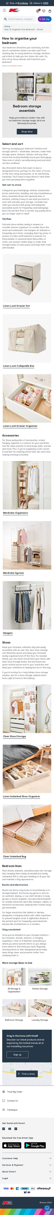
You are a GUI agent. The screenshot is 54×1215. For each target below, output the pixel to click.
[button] (4, 10)
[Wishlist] (44, 11)
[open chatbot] (47, 1208)
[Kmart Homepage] (14, 10)
